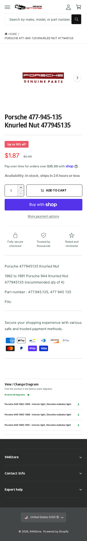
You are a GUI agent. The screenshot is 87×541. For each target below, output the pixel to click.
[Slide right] (77, 77)
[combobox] (43, 19)
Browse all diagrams (15, 394)
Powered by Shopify (55, 531)
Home (13, 34)
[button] (7, 7)
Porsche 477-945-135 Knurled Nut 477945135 (39, 38)
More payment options (43, 216)
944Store (35, 531)
